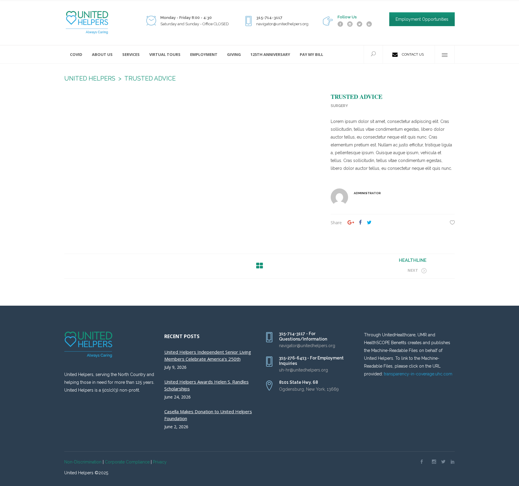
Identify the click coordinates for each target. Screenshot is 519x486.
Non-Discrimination (83, 462)
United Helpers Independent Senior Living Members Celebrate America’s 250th (207, 355)
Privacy (160, 462)
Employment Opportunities (422, 19)
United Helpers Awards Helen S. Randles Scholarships (206, 385)
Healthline (412, 260)
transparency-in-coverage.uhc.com (418, 373)
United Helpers (89, 78)
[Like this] (452, 222)
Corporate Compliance (127, 462)
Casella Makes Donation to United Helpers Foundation (208, 414)
